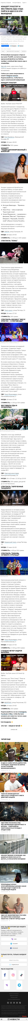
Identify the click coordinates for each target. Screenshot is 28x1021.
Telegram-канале (12, 76)
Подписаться (15, 964)
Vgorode (3, 66)
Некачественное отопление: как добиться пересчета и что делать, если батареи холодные (13, 857)
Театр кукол (8, 310)
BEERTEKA (8, 702)
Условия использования (13, 993)
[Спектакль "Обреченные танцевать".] (14, 497)
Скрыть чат (14, 729)
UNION (7, 232)
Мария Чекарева (7, 48)
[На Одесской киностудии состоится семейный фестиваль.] (14, 419)
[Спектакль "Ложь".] (14, 253)
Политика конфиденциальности (14, 999)
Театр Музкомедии (11, 394)
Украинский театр (10, 542)
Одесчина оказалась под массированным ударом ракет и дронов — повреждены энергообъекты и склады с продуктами (13, 826)
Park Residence (9, 137)
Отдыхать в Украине (6, 2)
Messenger (15, 948)
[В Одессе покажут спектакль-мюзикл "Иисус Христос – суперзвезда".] (14, 332)
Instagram (22, 712)
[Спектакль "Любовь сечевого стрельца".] (14, 566)
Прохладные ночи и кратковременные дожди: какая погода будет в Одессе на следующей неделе (13, 887)
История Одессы (17, 2)
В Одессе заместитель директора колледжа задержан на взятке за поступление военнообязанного (13, 765)
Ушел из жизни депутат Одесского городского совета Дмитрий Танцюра (12, 795)
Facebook (4, 714)
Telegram (15, 943)
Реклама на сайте (14, 997)
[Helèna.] (14, 168)
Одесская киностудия (12, 473)
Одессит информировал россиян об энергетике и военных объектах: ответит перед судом (13, 917)
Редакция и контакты (14, 995)
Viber (11, 714)
